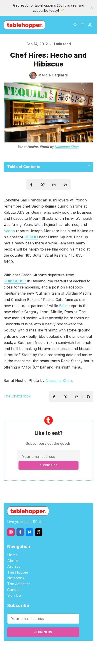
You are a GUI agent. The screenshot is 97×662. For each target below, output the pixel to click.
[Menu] (82, 24)
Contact (14, 589)
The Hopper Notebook (17, 575)
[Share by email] (54, 185)
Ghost (65, 649)
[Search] (75, 24)
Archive (14, 566)
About (12, 560)
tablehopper (26, 649)
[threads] (38, 532)
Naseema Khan (67, 147)
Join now (43, 632)
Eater (63, 305)
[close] (91, 8)
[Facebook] (20, 532)
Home (12, 555)
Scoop (9, 231)
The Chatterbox (17, 396)
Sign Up (14, 595)
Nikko (48, 654)
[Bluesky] (29, 532)
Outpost (78, 649)
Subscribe (48, 465)
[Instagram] (11, 532)
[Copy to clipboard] (66, 185)
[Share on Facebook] (31, 185)
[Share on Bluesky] (42, 185)
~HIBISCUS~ (15, 281)
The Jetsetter (18, 584)
